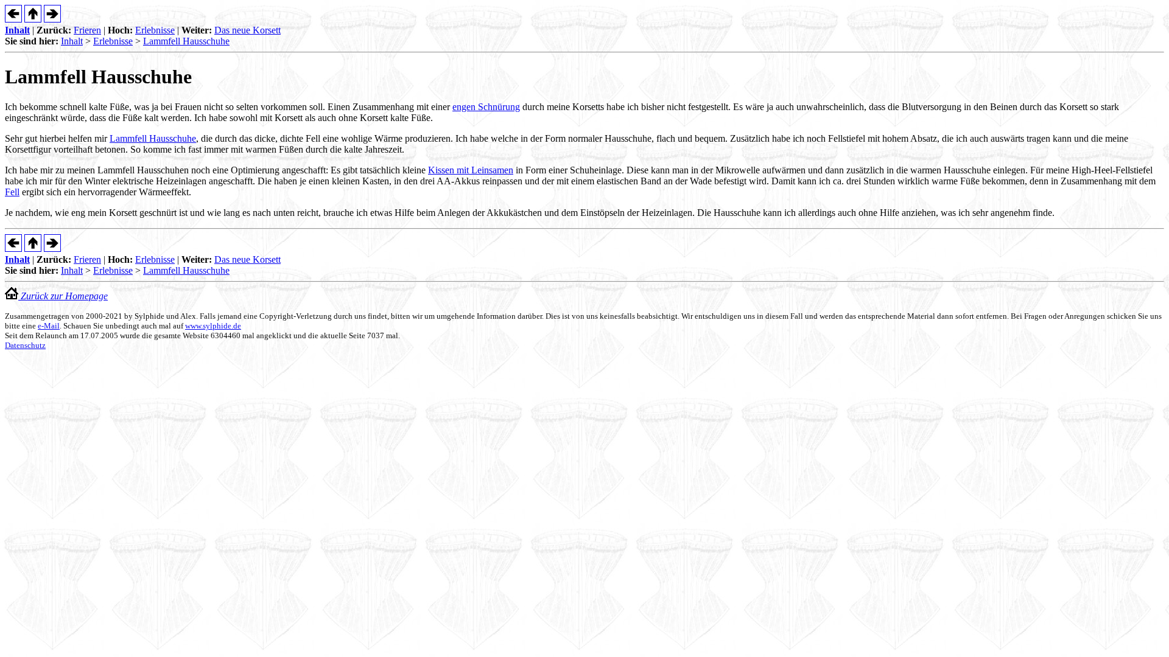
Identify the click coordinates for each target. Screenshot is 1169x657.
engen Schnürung (486, 107)
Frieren (87, 30)
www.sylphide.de (213, 325)
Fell (12, 192)
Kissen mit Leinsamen (470, 170)
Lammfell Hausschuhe (186, 41)
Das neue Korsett (247, 30)
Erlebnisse (155, 30)
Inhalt (17, 30)
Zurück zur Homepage (63, 296)
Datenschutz (25, 345)
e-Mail (49, 325)
